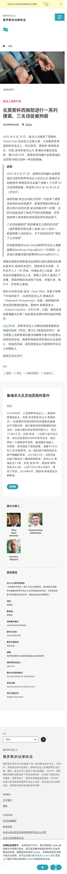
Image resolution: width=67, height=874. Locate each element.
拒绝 (56, 867)
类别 (8, 739)
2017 (6, 326)
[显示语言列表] (47, 4)
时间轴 (12, 486)
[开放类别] (43, 739)
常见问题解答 (10, 820)
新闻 (10, 46)
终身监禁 (7, 826)
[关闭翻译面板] (61, 4)
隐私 (5, 805)
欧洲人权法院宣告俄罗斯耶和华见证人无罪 (24, 832)
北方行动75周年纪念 (13, 838)
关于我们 (7, 800)
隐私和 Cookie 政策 (45, 855)
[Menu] (60, 17)
